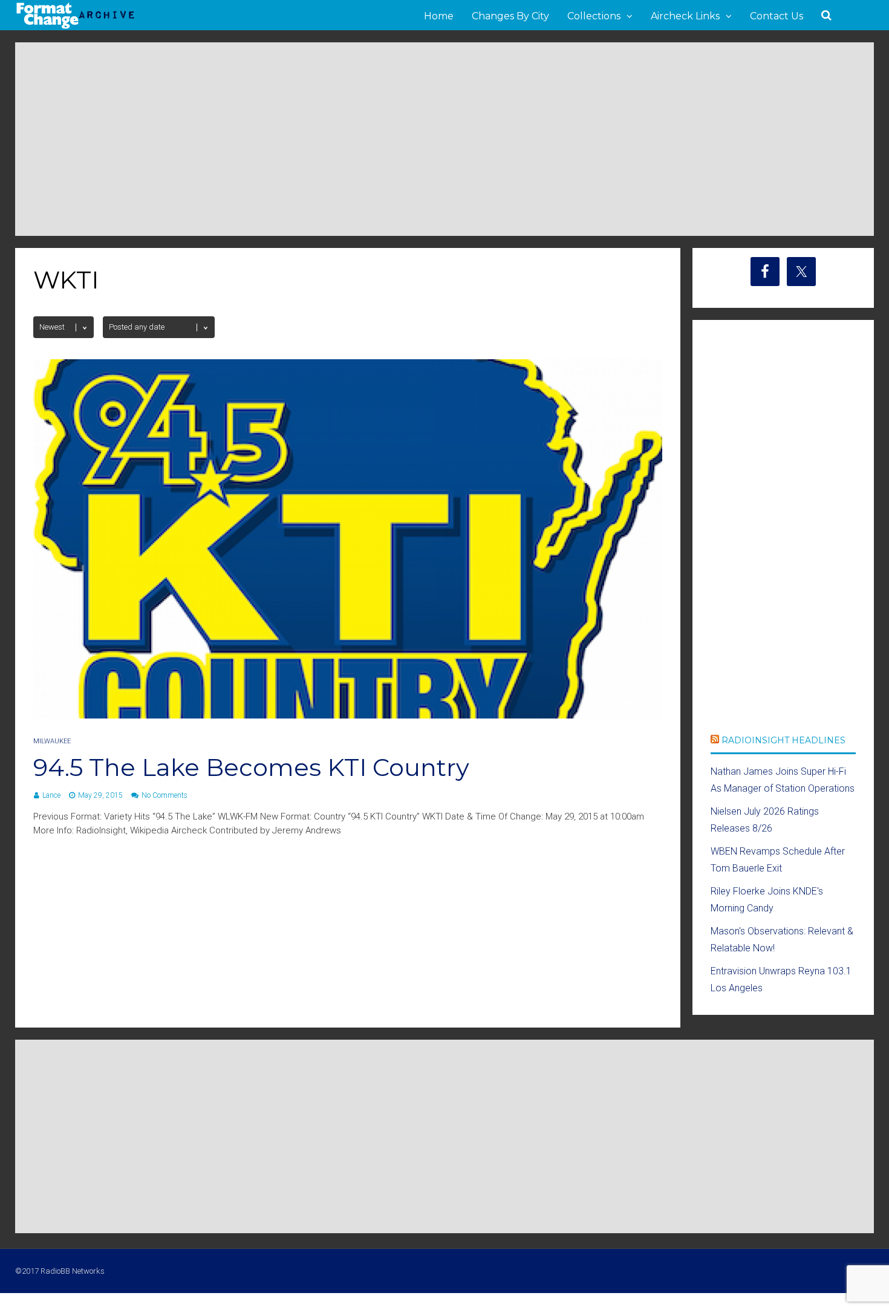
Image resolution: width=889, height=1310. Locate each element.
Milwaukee (52, 741)
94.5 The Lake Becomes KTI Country (251, 767)
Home (439, 16)
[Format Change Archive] (75, 26)
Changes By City (510, 16)
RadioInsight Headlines (783, 740)
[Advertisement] (444, 139)
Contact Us (776, 16)
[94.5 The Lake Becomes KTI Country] (347, 715)
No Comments (164, 795)
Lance (51, 795)
